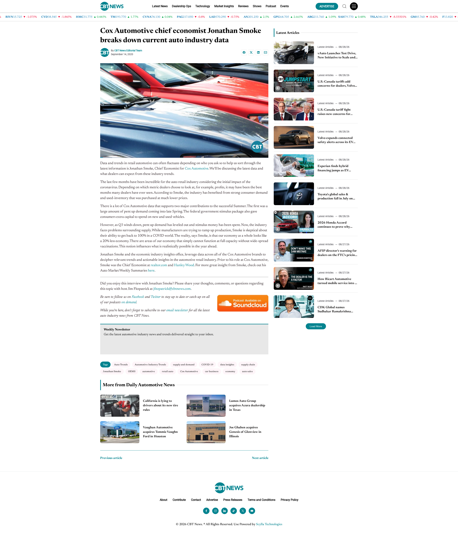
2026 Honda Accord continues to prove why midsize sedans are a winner (337, 225)
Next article (260, 458)
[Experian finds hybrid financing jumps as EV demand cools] (294, 165)
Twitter (155, 297)
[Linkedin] (258, 52)
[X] (251, 52)
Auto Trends (121, 365)
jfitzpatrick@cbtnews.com (172, 289)
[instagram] (215, 511)
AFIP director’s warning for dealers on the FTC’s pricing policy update (337, 253)
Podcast (271, 6)
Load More (316, 326)
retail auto (167, 371)
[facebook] (206, 511)
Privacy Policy (289, 500)
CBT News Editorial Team (128, 50)
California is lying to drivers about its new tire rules (160, 406)
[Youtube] (252, 511)
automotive (148, 371)
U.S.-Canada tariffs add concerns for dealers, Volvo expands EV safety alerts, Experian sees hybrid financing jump (336, 84)
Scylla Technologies (269, 524)
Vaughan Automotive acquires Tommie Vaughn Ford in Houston (160, 432)
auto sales (247, 371)
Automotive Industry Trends (150, 365)
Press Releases (232, 500)
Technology (202, 6)
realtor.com (159, 265)
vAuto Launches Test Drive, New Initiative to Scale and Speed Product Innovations (337, 56)
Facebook (138, 297)
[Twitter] (243, 511)
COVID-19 (207, 365)
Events (284, 6)
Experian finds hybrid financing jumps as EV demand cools (333, 169)
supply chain (248, 365)
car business (211, 371)
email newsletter (177, 310)
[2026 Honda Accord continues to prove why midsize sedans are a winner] (294, 222)
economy (230, 371)
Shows (257, 6)
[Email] (265, 52)
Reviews (243, 6)
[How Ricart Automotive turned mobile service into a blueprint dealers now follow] (294, 278)
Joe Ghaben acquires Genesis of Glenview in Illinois (245, 432)
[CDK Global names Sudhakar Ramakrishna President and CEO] (294, 306)
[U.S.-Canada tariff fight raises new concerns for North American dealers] (294, 109)
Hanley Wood (184, 265)
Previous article (111, 458)
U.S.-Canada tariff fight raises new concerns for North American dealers (334, 112)
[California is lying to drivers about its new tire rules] (119, 406)
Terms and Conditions (261, 500)
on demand (128, 302)
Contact (196, 500)
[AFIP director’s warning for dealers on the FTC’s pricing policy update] (294, 250)
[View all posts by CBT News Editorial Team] (105, 52)
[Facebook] (244, 52)
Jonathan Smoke (112, 371)
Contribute (179, 500)
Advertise (212, 500)
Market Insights (224, 6)
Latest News (160, 6)
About (163, 500)
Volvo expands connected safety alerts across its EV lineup (335, 141)
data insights (227, 365)
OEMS (131, 371)
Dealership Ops (181, 6)
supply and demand (183, 365)
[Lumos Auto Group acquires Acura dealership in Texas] (206, 406)
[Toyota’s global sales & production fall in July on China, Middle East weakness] (294, 193)
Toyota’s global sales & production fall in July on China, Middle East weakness (335, 197)
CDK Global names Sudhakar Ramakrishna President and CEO (334, 310)
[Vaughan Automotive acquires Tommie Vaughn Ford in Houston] (119, 432)
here (151, 270)
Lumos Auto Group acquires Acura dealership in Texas (247, 406)
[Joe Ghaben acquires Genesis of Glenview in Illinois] (206, 432)
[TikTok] (233, 511)
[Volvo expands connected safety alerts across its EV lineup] (294, 137)
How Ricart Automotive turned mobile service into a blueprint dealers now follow (338, 282)
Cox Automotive (196, 168)
